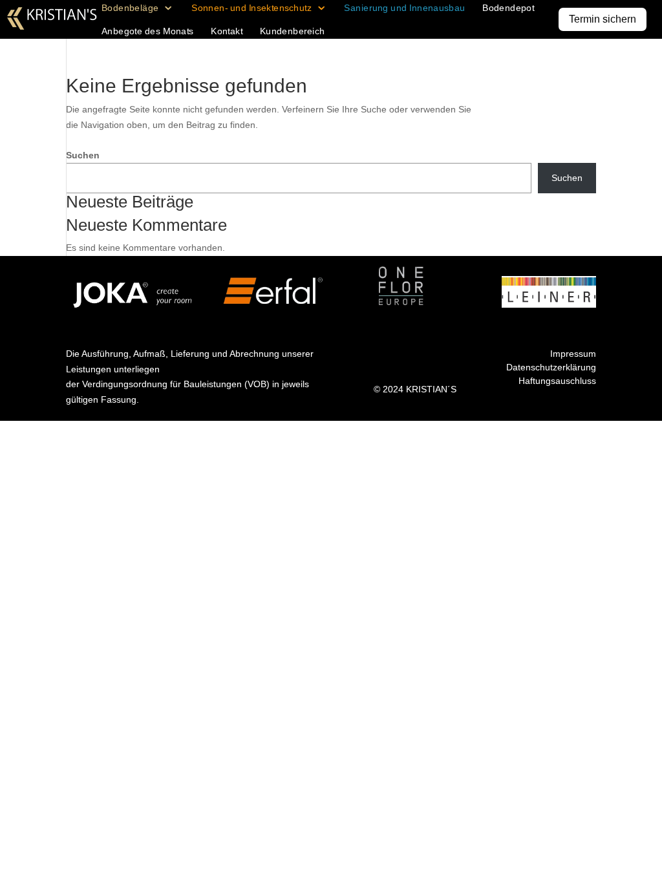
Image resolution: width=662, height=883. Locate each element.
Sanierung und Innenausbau (404, 8)
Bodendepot (508, 8)
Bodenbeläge (130, 8)
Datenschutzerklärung (551, 367)
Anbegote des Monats (147, 31)
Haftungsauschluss (557, 381)
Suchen (83, 155)
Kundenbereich (292, 31)
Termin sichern (602, 19)
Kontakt (226, 31)
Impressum (573, 353)
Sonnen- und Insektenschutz (251, 8)
